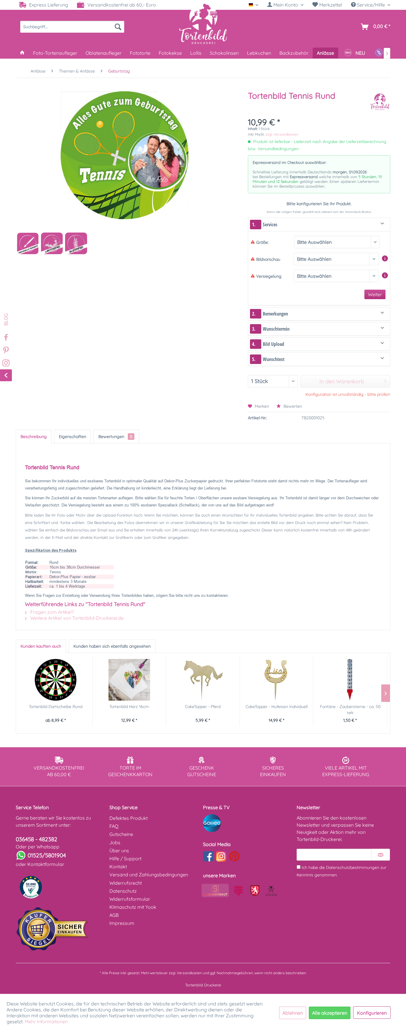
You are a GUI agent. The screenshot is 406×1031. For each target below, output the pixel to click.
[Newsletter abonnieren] (380, 855)
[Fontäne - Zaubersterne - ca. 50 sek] (350, 680)
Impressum (121, 923)
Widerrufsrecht (125, 883)
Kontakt (118, 867)
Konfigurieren (372, 1013)
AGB (114, 915)
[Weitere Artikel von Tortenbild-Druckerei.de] (379, 101)
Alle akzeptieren (329, 1013)
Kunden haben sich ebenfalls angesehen (112, 646)
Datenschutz (123, 891)
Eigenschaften (72, 436)
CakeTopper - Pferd (203, 706)
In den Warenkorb (342, 381)
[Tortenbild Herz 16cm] (129, 680)
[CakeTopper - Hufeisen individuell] (276, 680)
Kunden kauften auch (41, 646)
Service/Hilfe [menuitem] (371, 5)
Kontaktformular (45, 864)
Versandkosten (189, 973)
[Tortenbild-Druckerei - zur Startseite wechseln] (203, 23)
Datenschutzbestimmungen (352, 867)
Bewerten (292, 406)
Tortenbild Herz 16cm (129, 706)
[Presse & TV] (248, 823)
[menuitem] (285, 5)
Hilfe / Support (125, 858)
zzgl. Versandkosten (281, 134)
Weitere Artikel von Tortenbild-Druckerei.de (76, 618)
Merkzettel (330, 5)
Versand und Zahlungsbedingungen (148, 875)
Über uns (119, 850)
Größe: (262, 242)
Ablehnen (292, 1013)
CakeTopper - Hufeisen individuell (277, 706)
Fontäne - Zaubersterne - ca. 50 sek (350, 709)
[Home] (22, 53)
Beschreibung (34, 436)
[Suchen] (118, 27)
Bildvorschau (268, 259)
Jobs (114, 842)
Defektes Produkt (128, 818)
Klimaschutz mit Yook (132, 907)
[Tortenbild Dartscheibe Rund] (55, 680)
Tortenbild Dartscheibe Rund (55, 706)
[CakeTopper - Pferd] (203, 680)
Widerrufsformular (129, 899)
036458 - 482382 (36, 839)
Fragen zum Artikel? (51, 612)
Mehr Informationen (46, 1021)
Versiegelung (268, 276)
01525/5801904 (47, 855)
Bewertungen (115, 436)
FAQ (113, 826)
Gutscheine (121, 834)
